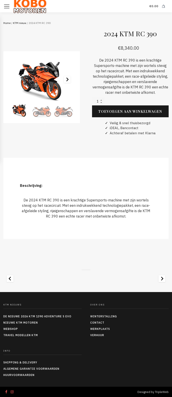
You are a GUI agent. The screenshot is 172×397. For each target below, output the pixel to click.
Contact (97, 322)
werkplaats (100, 329)
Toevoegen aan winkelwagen (130, 111)
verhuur (97, 335)
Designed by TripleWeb (153, 392)
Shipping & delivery (20, 362)
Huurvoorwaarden (18, 375)
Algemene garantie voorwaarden (31, 368)
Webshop (10, 329)
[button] (19, 110)
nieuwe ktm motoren (20, 322)
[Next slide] (67, 79)
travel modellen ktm (20, 335)
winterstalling (103, 316)
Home (7, 23)
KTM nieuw (19, 23)
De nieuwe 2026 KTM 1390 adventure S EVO (37, 316)
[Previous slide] (10, 278)
